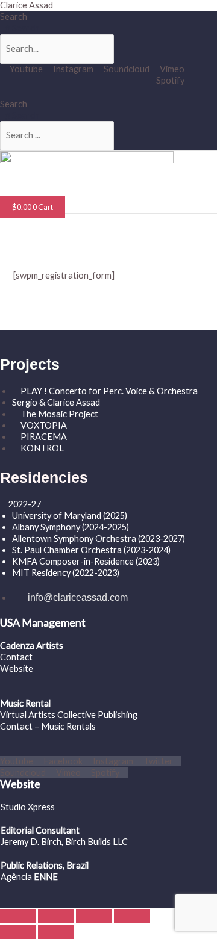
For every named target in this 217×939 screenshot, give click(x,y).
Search (13, 16)
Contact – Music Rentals (48, 726)
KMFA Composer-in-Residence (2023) (86, 561)
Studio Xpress (28, 807)
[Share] (94, 916)
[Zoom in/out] (18, 916)
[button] (33, 190)
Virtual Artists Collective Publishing (69, 715)
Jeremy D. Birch (31, 842)
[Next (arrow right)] (56, 932)
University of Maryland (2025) (69, 515)
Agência (16, 877)
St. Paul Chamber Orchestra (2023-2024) (91, 550)
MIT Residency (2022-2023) (65, 573)
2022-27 (24, 504)
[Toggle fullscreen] (56, 916)
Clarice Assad (26, 5)
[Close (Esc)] (132, 916)
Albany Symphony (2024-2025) (71, 527)
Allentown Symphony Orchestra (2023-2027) (98, 538)
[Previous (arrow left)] (18, 932)
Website (16, 668)
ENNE (45, 877)
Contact (16, 657)
